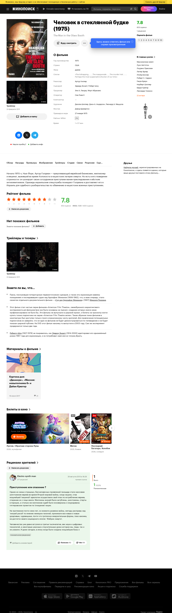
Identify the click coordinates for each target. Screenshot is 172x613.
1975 (77, 60)
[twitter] (26, 135)
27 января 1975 (81, 113)
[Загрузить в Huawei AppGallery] (97, 596)
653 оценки (142, 27)
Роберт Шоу (93, 85)
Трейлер (11, 106)
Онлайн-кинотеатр (55, 9)
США (77, 65)
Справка (80, 582)
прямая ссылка (81, 479)
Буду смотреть (68, 43)
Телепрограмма (74, 611)
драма (77, 69)
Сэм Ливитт (80, 94)
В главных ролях (145, 57)
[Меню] (7, 9)
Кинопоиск (28, 611)
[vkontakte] (18, 135)
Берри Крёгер (142, 87)
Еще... (100, 163)
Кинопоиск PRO (103, 582)
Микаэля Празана (98, 299)
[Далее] (112, 428)
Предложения (121, 582)
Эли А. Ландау (81, 90)
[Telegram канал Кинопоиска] (89, 576)
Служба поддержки (128, 586)
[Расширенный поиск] (131, 9)
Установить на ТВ (80, 9)
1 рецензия (141, 30)
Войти (162, 9)
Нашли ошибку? (19, 144)
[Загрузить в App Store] (52, 596)
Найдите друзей (131, 167)
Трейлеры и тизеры (21, 238)
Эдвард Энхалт (81, 85)
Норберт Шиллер (144, 84)
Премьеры (31, 163)
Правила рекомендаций (60, 582)
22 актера (141, 95)
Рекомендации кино (84, 586)
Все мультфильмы (42, 586)
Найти (135, 9)
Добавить (40, 226)
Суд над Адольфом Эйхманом (68, 299)
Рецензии (89, 163)
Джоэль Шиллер (81, 104)
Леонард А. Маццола (114, 104)
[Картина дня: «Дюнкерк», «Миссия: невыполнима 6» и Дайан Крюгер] (24, 376)
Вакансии (13, 582)
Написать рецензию (20, 208)
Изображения (46, 163)
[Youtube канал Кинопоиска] (95, 576)
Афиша (94, 611)
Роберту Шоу (16, 332)
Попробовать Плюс (149, 9)
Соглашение (39, 582)
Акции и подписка (106, 586)
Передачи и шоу (63, 586)
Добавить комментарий (22, 542)
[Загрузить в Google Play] (74, 596)
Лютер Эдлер (142, 71)
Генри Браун (142, 81)
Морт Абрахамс (94, 90)
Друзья (128, 163)
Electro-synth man (26, 476)
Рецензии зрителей (21, 462)
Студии (70, 163)
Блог (90, 582)
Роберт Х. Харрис (144, 77)
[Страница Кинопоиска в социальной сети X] (82, 576)
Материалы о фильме (22, 349)
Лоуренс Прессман (145, 68)
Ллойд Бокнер (143, 74)
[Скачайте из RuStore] (120, 596)
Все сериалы (153, 582)
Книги (101, 611)
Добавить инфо (36, 144)
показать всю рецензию (20, 535)
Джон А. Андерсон (97, 104)
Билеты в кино (17, 409)
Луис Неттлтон (143, 64)
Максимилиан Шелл (145, 61)
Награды (19, 163)
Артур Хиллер (81, 81)
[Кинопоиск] (24, 9)
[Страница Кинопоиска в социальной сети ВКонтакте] (76, 576)
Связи (80, 163)
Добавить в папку (28, 116)
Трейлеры (60, 163)
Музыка (86, 611)
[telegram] (34, 135)
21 (37, 396)
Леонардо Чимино (144, 90)
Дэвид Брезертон (82, 108)
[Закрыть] (132, 41)
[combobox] (110, 9)
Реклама (25, 582)
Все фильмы (138, 582)
